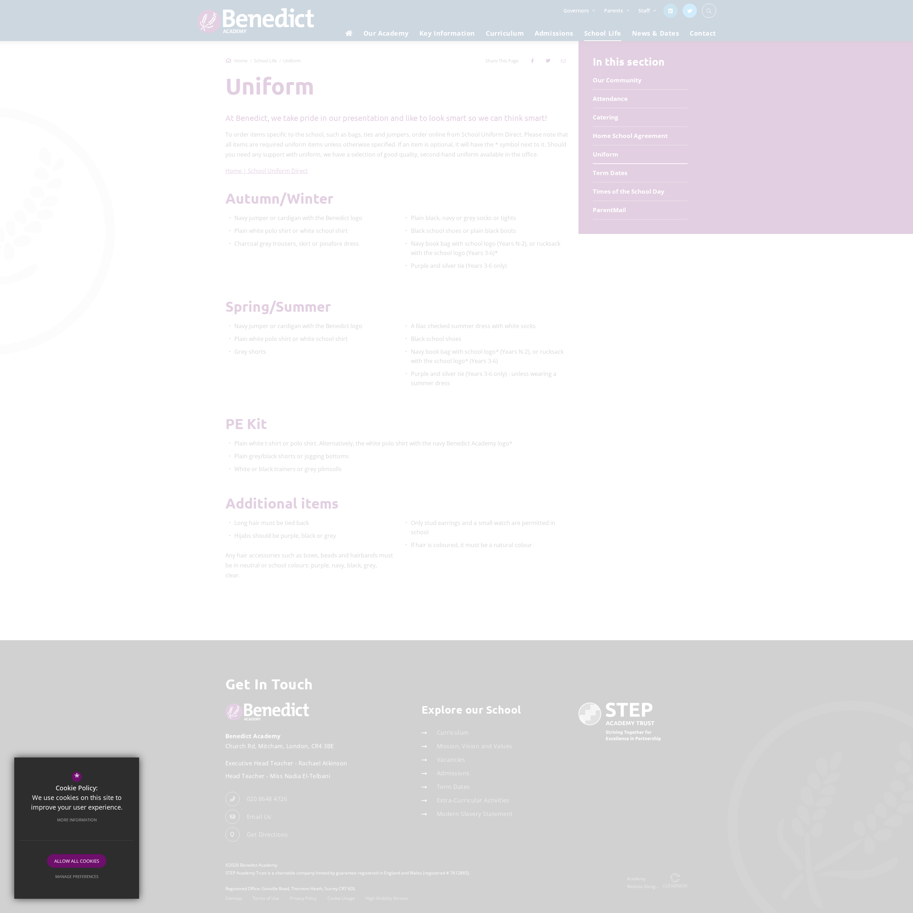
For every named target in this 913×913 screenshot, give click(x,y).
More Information (77, 819)
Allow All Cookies (76, 861)
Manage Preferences (76, 876)
